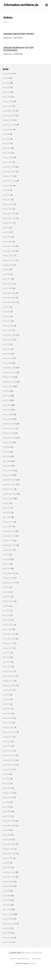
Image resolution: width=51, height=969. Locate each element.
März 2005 (7, 933)
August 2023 (8, 223)
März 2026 (7, 97)
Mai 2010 (6, 783)
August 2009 (8, 797)
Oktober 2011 (8, 727)
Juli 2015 (6, 587)
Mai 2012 (6, 704)
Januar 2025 (8, 162)
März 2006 (7, 909)
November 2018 (9, 428)
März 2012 (7, 713)
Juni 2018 (6, 452)
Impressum (36, 958)
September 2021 (9, 302)
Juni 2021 (6, 311)
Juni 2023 (6, 232)
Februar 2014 (8, 624)
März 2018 (7, 466)
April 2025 (7, 148)
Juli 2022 (6, 269)
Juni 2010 (6, 779)
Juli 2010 (6, 774)
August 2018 (8, 442)
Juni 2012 (6, 699)
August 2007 (8, 858)
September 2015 (9, 582)
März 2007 (7, 867)
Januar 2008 (8, 839)
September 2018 (9, 438)
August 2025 (8, 129)
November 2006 (9, 877)
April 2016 (7, 568)
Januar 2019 (8, 419)
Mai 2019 (6, 400)
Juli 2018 (6, 447)
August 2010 (8, 769)
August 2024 (8, 185)
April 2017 (7, 512)
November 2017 (9, 484)
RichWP (33, 963)
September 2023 (9, 218)
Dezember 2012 (9, 676)
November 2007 (9, 844)
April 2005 (7, 928)
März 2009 (7, 816)
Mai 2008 (6, 830)
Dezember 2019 (9, 367)
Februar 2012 (8, 718)
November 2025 (9, 115)
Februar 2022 (8, 283)
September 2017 (9, 494)
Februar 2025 (8, 157)
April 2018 (7, 461)
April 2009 (7, 811)
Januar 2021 (8, 330)
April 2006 (7, 905)
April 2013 (7, 662)
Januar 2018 (8, 475)
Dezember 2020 (9, 335)
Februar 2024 (8, 204)
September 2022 (9, 260)
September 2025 (9, 125)
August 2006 (8, 886)
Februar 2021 (8, 326)
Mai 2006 (6, 900)
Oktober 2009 (8, 793)
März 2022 (7, 279)
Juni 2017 (6, 508)
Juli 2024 (6, 190)
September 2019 (9, 382)
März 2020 (7, 353)
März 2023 (7, 237)
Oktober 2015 (8, 578)
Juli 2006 (6, 891)
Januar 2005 (8, 942)
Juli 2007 (6, 863)
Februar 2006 (8, 914)
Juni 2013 (6, 652)
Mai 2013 (6, 657)
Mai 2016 (6, 564)
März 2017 (7, 517)
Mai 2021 (6, 316)
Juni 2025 (6, 139)
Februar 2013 (8, 671)
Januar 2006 (8, 919)
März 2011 (7, 746)
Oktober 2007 (8, 849)
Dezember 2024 (9, 167)
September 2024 (9, 181)
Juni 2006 (6, 895)
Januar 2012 (8, 722)
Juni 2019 (6, 396)
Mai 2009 (6, 807)
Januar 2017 (8, 526)
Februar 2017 (8, 522)
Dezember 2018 (9, 424)
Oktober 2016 (8, 540)
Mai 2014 (6, 615)
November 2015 (9, 573)
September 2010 (9, 765)
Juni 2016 (6, 559)
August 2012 (8, 690)
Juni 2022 (6, 274)
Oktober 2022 (8, 255)
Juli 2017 (6, 503)
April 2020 (7, 349)
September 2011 (9, 732)
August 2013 (8, 648)
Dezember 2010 (9, 755)
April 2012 (7, 708)
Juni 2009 (6, 802)
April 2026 (7, 92)
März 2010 (7, 788)
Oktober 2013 (8, 643)
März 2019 (7, 410)
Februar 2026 (8, 101)
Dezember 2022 (9, 246)
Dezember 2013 (9, 634)
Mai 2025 (6, 143)
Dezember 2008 (9, 821)
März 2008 (7, 835)
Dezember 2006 (9, 872)
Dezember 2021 (9, 293)
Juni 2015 (6, 592)
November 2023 (9, 213)
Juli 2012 (6, 695)
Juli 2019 (6, 391)
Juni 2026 (6, 83)
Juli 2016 (6, 554)
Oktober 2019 (8, 377)
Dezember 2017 (9, 480)
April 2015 (7, 596)
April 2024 (7, 199)
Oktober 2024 (8, 176)
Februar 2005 (8, 937)
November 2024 (9, 171)
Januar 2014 (8, 629)
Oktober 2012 (8, 681)
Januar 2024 (8, 209)
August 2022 (8, 265)
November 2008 (9, 825)
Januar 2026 (8, 106)
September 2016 (9, 545)
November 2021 (9, 297)
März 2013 (7, 666)
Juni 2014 (6, 610)
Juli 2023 (6, 227)
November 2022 (9, 251)
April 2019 (7, 405)
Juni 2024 (6, 195)
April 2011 (7, 741)
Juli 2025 (6, 134)
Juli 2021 (6, 307)
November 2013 (9, 638)
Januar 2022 (8, 288)
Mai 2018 (6, 456)
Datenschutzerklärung (19, 958)
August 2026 (8, 73)
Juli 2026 (6, 78)
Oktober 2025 (8, 120)
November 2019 (9, 372)
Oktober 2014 (8, 601)
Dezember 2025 (9, 111)
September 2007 (9, 853)
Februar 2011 (8, 751)
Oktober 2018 (8, 433)
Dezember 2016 (9, 531)
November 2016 (9, 536)
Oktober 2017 (8, 489)
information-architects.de (31, 952)
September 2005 (9, 923)
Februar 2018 (8, 470)
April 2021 (7, 321)
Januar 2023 (8, 241)
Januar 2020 (8, 363)
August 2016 (8, 550)
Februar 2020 (8, 358)
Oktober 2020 (8, 340)
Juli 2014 (6, 606)
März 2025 (7, 153)
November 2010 (9, 760)
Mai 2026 (6, 87)
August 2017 (8, 498)
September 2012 (9, 685)
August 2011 (8, 737)
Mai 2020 (6, 344)
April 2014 (7, 620)
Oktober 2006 (8, 881)
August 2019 (8, 386)
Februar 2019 (8, 414)
